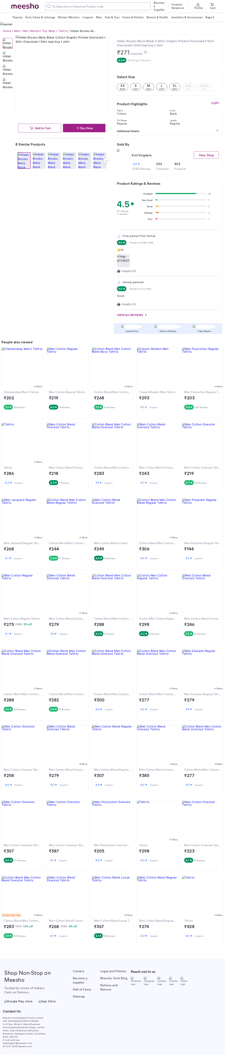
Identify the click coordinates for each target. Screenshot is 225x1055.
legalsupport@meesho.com (17, 1043)
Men (17, 31)
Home (7, 31)
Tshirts (63, 31)
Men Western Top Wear (39, 31)
